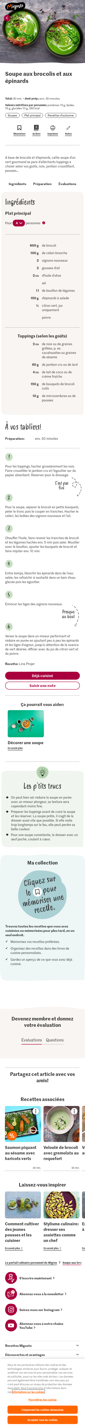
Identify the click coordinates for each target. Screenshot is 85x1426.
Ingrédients (17, 183)
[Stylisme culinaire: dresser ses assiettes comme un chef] (61, 1221)
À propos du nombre (44, 223)
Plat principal (32, 115)
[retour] (7, 18)
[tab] (42, 1345)
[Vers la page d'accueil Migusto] (15, 4)
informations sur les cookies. (28, 1392)
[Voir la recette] (23, 1138)
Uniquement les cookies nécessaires (42, 1410)
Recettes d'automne (61, 115)
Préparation (42, 183)
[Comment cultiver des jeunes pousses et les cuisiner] (23, 1221)
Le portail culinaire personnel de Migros (31, 1262)
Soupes (12, 115)
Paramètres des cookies (42, 1399)
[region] (42, 1392)
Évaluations (67, 183)
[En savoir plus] (26, 745)
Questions (55, 1039)
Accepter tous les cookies (42, 1420)
